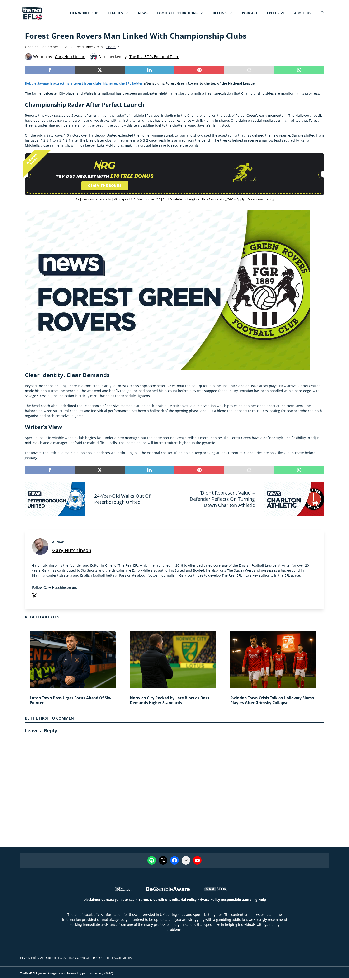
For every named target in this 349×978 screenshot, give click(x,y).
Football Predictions (177, 13)
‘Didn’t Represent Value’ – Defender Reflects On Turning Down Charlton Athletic (222, 499)
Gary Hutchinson (71, 550)
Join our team (126, 899)
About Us (302, 13)
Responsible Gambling (239, 899)
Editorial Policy (184, 899)
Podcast (249, 13)
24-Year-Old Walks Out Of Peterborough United (122, 499)
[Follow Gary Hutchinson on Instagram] (44, 596)
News (143, 13)
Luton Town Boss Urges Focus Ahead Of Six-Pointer (70, 700)
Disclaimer (91, 899)
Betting (220, 13)
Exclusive (276, 13)
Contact (107, 899)
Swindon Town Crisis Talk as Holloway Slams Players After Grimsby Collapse (272, 700)
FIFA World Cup (84, 13)
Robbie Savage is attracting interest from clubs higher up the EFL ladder (84, 83)
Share (111, 47)
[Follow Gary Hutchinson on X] (34, 596)
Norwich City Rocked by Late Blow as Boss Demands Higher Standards (169, 700)
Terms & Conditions (155, 899)
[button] (322, 13)
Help (262, 899)
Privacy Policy (209, 899)
